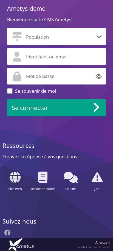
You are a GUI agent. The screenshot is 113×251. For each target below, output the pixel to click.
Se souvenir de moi (35, 91)
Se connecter (30, 108)
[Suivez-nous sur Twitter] (15, 233)
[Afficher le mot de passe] (99, 76)
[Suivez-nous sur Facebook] (7, 233)
